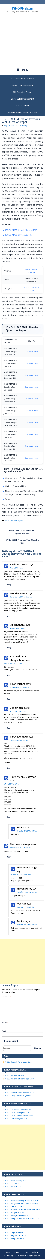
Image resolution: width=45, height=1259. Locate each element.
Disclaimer (35, 1252)
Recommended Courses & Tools (22, 112)
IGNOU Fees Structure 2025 (15, 1206)
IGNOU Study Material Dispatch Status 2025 (22, 1218)
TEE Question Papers (22, 92)
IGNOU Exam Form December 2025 (19, 1115)
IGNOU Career (22, 105)
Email (4, 1031)
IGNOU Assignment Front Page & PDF (20, 1079)
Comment (6, 996)
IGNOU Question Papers (14, 520)
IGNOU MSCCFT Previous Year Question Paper (22, 532)
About (8, 1252)
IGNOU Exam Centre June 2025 (17, 1112)
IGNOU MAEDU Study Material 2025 (21, 230)
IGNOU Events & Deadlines (23, 78)
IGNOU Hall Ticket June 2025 (16, 1119)
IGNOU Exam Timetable (22, 85)
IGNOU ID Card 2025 (13, 1186)
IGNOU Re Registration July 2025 (17, 1215)
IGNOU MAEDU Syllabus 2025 (18, 235)
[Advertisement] (22, 41)
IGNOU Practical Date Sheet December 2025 (22, 1209)
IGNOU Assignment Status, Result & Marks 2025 (23, 1203)
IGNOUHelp (23, 125)
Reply (9, 584)
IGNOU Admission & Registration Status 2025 (22, 1200)
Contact (25, 1252)
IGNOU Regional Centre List (15, 1235)
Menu (25, 70)
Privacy (16, 1252)
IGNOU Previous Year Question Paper (19, 1093)
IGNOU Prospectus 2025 (14, 1212)
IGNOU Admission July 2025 (15, 1180)
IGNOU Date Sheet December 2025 (19, 1109)
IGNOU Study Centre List (14, 1238)
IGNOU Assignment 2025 (14, 1076)
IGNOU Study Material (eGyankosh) (18, 1096)
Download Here (31, 351)
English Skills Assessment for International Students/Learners (22, 99)
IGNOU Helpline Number (14, 1232)
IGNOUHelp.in (22, 8)
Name (5, 1022)
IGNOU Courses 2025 (13, 1183)
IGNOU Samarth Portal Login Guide (18, 1062)
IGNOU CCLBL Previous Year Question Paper (22, 541)
